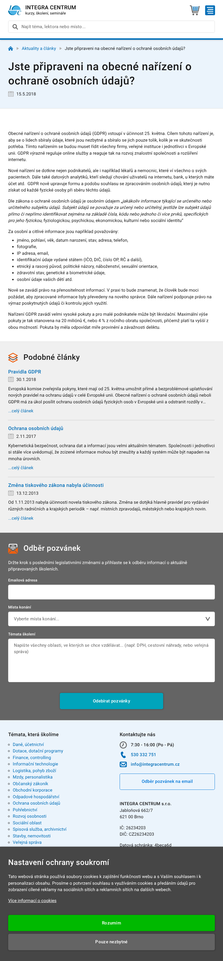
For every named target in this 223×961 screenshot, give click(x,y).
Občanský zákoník (30, 783)
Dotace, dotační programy (38, 751)
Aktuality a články (39, 48)
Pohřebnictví (25, 809)
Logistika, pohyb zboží (34, 770)
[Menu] (210, 10)
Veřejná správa (27, 842)
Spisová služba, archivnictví (39, 829)
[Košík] (194, 10)
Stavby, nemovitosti (32, 836)
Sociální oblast (27, 822)
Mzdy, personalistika (33, 777)
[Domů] (10, 48)
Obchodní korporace (32, 790)
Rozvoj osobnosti (29, 816)
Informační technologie (35, 764)
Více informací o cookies (32, 900)
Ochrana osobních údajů (36, 803)
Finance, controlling (32, 757)
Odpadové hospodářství (36, 796)
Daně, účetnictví (28, 744)
